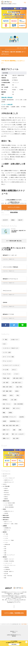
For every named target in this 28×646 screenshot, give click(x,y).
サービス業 (5, 369)
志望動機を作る (7, 527)
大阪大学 (20, 220)
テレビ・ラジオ (6, 373)
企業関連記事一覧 (16, 624)
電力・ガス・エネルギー (18, 434)
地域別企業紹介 (6, 517)
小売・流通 (13, 399)
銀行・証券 (5, 434)
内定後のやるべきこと (9, 511)
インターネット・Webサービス (10, 348)
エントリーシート (6, 473)
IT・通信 (5, 339)
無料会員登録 (14, 644)
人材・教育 (5, 382)
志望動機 (5, 525)
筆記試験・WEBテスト (9, 571)
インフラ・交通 (6, 352)
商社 (18, 395)
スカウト (5, 484)
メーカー (16, 373)
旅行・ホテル (16, 408)
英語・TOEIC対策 (8, 575)
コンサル (6, 538)
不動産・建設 (6, 378)
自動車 (4, 421)
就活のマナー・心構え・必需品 (11, 523)
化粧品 (16, 391)
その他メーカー (15, 339)
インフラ (6, 536)
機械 (4, 412)
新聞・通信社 (6, 408)
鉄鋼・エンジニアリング (9, 554)
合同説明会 (6, 567)
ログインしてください (14, 207)
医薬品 (4, 395)
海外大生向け (7, 494)
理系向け (6, 496)
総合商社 (22, 416)
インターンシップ (8, 563)
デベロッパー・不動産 (9, 540)
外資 (5, 548)
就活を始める (6, 519)
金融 (14, 429)
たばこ (4, 343)
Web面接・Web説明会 (9, 561)
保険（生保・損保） (8, 386)
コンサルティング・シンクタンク (11, 365)
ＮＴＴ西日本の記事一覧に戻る (14, 240)
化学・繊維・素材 (7, 391)
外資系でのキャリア (8, 480)
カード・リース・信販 (8, 356)
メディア (9, 624)
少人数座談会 (7, 569)
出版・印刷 (19, 386)
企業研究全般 (7, 544)
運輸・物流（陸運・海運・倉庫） (11, 425)
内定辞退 (6, 513)
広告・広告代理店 (18, 404)
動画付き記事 (6, 515)
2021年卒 (5, 220)
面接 (5, 577)
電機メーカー (6, 438)
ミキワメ (3, 624)
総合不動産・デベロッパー (9, 416)
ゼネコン (14, 369)
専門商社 (5, 399)
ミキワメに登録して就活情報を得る (14, 613)
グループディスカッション (10, 565)
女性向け (6, 488)
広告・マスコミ (6, 404)
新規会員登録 (14, 212)
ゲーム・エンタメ (7, 361)
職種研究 (6, 498)
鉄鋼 (20, 429)
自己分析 (6, 573)
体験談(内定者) (6, 500)
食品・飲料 (16, 438)
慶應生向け (6, 490)
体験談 (13, 220)
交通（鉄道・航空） (18, 378)
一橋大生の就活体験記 (9, 507)
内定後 (4, 509)
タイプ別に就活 (6, 486)
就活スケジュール (8, 521)
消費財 (10, 412)
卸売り (11, 395)
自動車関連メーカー (15, 421)
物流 (5, 550)
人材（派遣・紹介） (17, 382)
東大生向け (6, 492)
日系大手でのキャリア (9, 482)
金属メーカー (6, 429)
